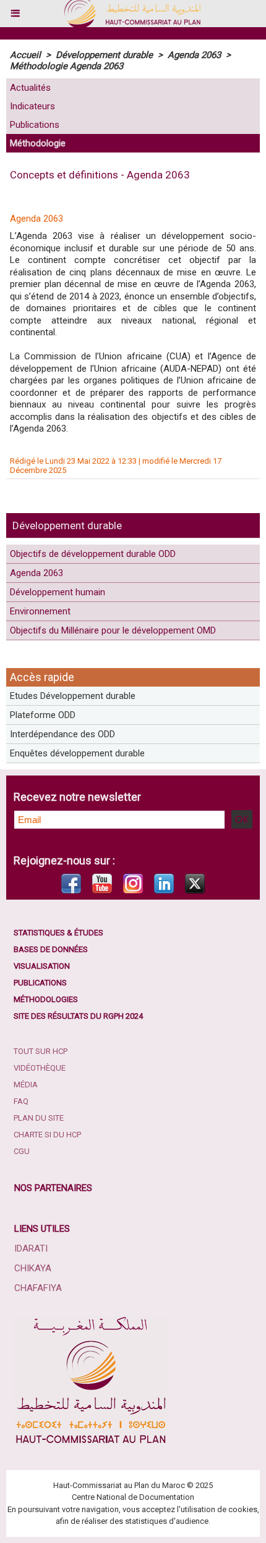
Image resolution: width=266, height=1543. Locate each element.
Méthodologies (46, 999)
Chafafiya (38, 1288)
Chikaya (32, 1268)
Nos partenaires (53, 1188)
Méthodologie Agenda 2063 (66, 66)
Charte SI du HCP (47, 1134)
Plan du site (39, 1118)
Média (26, 1084)
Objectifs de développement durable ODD (93, 553)
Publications (34, 124)
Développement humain (57, 592)
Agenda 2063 (36, 573)
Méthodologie (38, 143)
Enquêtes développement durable (77, 753)
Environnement (40, 611)
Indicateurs (32, 106)
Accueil (25, 55)
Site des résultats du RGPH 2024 (78, 1016)
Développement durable (67, 525)
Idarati (31, 1248)
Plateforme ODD (42, 715)
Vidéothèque (40, 1068)
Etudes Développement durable (72, 695)
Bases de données (51, 949)
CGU (22, 1151)
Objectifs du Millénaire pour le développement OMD (113, 630)
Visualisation (42, 966)
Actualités (30, 87)
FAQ (21, 1101)
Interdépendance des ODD (62, 734)
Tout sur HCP (40, 1051)
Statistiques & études (58, 932)
